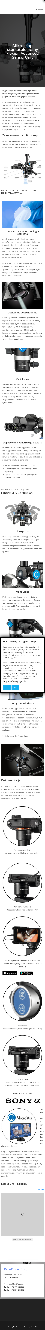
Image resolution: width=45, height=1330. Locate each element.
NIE (15, 688)
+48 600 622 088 (17, 1287)
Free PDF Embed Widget (23, 1239)
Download (40, 1189)
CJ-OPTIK (8, 9)
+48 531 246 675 (17, 1290)
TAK (7, 688)
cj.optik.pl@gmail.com (17, 1284)
